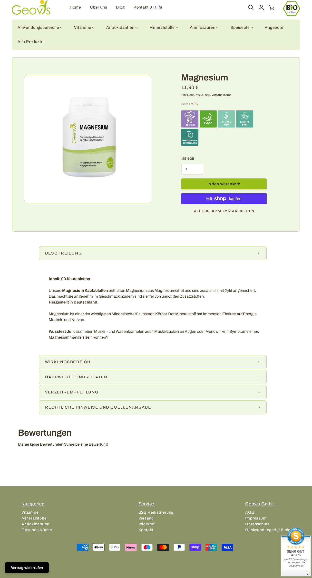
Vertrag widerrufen (27, 568)
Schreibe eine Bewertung (86, 444)
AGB (249, 512)
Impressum (255, 518)
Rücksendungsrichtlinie (268, 530)
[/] (31, 7)
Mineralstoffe (34, 518)
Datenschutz (257, 524)
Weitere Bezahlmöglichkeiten (224, 211)
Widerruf (146, 524)
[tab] (153, 253)
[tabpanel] (156, 308)
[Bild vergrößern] (88, 139)
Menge (188, 158)
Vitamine (30, 512)
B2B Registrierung (156, 512)
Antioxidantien (35, 524)
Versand (146, 518)
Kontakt (146, 530)
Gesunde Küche (36, 530)
